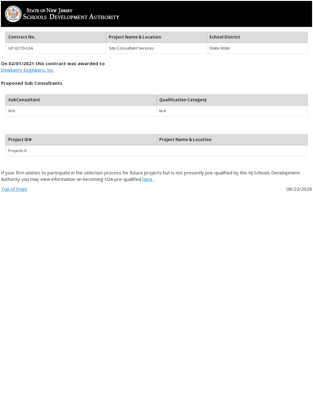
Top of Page (14, 189)
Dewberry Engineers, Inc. (27, 70)
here (147, 179)
